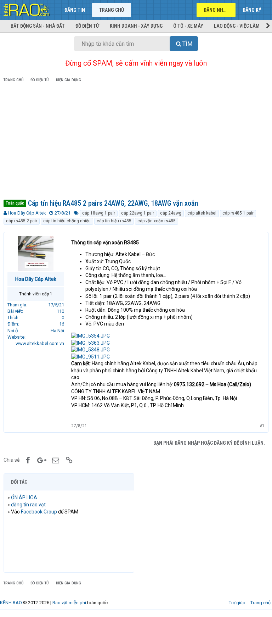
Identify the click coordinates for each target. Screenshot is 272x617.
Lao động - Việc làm (237, 26)
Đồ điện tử (87, 26)
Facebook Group (39, 512)
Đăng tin (74, 10)
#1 (262, 425)
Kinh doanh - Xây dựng (136, 26)
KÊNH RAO (11, 602)
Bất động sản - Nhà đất (38, 26)
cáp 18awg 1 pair (98, 213)
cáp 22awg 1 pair (137, 213)
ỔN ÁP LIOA (24, 497)
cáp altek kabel (201, 213)
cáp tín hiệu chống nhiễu (67, 220)
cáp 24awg (170, 213)
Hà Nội (57, 330)
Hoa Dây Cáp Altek (27, 213)
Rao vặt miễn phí (69, 602)
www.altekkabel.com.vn (40, 343)
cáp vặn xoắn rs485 (156, 220)
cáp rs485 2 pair (21, 220)
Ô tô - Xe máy (188, 26)
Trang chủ (111, 10)
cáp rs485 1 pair (238, 213)
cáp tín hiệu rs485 (114, 220)
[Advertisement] (136, 142)
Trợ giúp (237, 602)
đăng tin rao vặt (28, 504)
